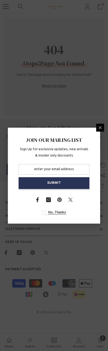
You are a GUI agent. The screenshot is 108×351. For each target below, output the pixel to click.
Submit (54, 183)
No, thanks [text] (57, 212)
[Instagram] (48, 199)
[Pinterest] (59, 199)
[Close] (100, 128)
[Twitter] (70, 199)
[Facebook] (37, 199)
